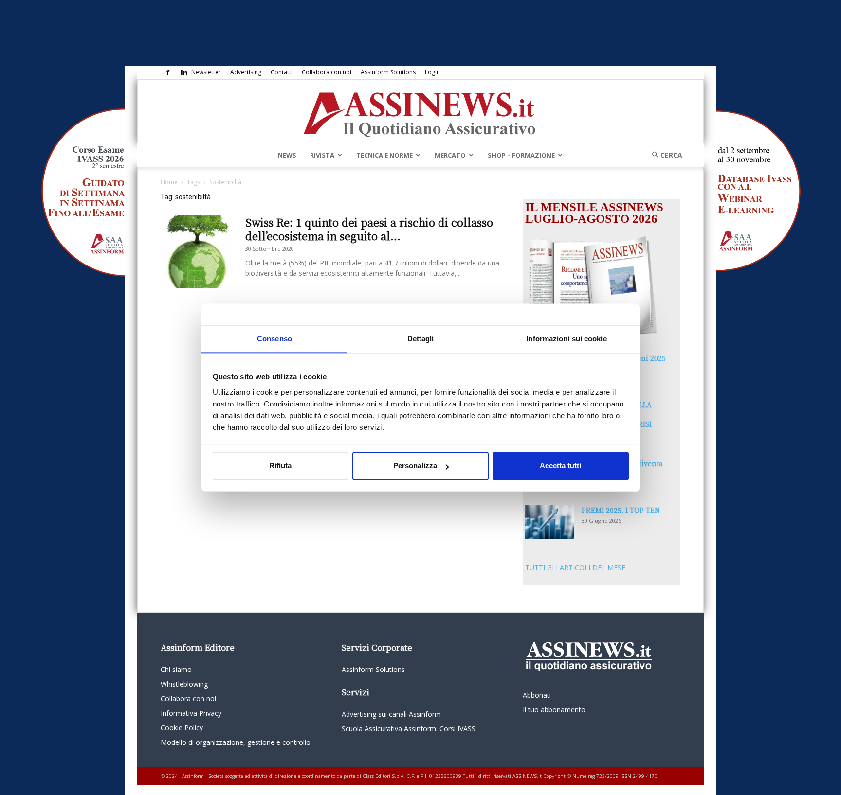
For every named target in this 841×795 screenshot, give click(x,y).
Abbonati (537, 695)
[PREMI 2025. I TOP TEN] (549, 522)
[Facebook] (168, 72)
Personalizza (415, 466)
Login (432, 72)
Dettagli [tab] (420, 339)
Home (169, 182)
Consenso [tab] (274, 339)
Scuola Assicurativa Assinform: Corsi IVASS (408, 728)
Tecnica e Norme (384, 155)
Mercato (450, 155)
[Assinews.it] (420, 112)
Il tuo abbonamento (554, 709)
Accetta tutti (560, 466)
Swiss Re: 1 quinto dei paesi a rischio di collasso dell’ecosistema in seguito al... (369, 228)
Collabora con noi (326, 72)
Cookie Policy (182, 727)
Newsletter (206, 72)
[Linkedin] (184, 72)
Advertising (245, 72)
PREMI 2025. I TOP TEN (621, 510)
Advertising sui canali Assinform (391, 714)
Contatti (282, 72)
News (287, 155)
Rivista (322, 155)
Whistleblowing (184, 684)
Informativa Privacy (191, 713)
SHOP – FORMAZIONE (521, 155)
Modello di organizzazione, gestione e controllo (236, 742)
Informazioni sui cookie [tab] (566, 339)
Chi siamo (176, 669)
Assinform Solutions (388, 72)
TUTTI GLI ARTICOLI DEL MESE (575, 567)
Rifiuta (280, 466)
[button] (664, 154)
